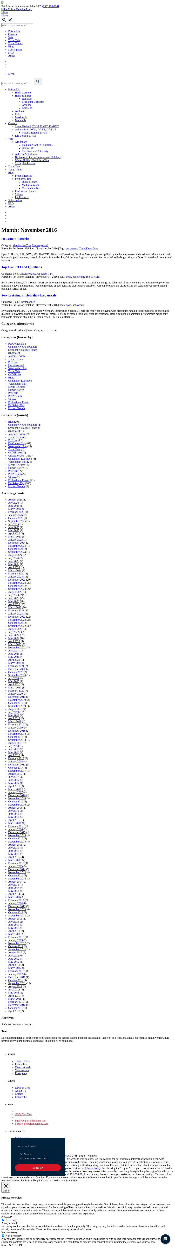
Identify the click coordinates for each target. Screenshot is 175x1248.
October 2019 (15, 702)
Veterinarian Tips (31, 188)
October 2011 (15, 980)
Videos (19, 194)
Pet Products (22, 197)
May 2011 (13, 992)
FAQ (11, 52)
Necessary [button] (6, 1216)
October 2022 (15, 622)
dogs (68, 276)
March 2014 (14, 897)
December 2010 (16, 1004)
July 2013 (13, 921)
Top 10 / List (92, 276)
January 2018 (15, 761)
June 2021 (13, 653)
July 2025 (13, 524)
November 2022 (17, 619)
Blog (11, 46)
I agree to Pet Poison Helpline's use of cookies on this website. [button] (43, 1180)
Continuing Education (20, 380)
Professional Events (25, 191)
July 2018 (13, 746)
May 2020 (13, 681)
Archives (6, 1024)
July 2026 (13, 502)
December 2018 (16, 730)
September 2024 (17, 551)
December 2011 (16, 977)
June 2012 (13, 958)
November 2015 (17, 835)
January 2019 (15, 727)
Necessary (11, 1220)
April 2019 (14, 718)
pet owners (72, 248)
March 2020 (14, 687)
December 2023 (16, 579)
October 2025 (15, 518)
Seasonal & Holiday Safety (22, 349)
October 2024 (15, 548)
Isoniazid (27, 98)
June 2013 (13, 924)
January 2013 (15, 940)
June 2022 (13, 635)
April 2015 (14, 857)
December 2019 (16, 696)
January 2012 (15, 974)
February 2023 (16, 610)
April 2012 (14, 964)
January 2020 (15, 693)
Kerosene (27, 107)
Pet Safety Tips (23, 178)
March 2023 (14, 607)
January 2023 (15, 613)
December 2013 (16, 906)
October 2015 (15, 838)
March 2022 (14, 644)
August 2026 (15, 499)
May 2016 (13, 816)
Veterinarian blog (17, 368)
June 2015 (13, 850)
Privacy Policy (92, 1168)
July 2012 (13, 955)
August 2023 (15, 592)
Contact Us (28, 148)
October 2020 (15, 672)
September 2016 (17, 804)
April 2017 (14, 786)
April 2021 (14, 659)
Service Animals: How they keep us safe (28, 295)
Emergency (21, 1073)
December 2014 (16, 869)
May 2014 (13, 890)
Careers (19, 1093)
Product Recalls (23, 175)
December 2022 (16, 616)
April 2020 (14, 684)
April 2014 (14, 893)
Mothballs (20, 120)
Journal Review (16, 355)
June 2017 (13, 779)
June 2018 (13, 749)
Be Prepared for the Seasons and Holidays (37, 157)
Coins (18, 114)
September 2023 (17, 588)
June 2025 (13, 527)
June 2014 (13, 887)
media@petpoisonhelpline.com (31, 1123)
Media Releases (30, 184)
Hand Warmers (23, 92)
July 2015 (13, 847)
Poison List (14, 31)
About (11, 55)
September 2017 (17, 770)
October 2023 (15, 585)
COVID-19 (14, 374)
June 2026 (13, 505)
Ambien (19, 111)
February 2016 (16, 826)
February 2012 (16, 971)
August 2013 (15, 918)
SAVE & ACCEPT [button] (11, 1245)
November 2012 (17, 943)
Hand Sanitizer (23, 95)
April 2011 (14, 995)
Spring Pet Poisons (25, 163)
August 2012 (15, 952)
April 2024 (14, 567)
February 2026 (16, 511)
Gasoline (26, 104)
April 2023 (14, 604)
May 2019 (13, 715)
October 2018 (15, 736)
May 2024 (13, 564)
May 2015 (13, 853)
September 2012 (17, 949)
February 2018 (16, 758)
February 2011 (16, 1001)
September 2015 (17, 841)
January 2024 (15, 576)
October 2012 (15, 946)
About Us (20, 1090)
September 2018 (17, 739)
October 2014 (15, 875)
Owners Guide (23, 1067)
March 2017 (14, 789)
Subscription (15, 49)
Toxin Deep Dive (88, 248)
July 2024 (13, 558)
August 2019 (15, 709)
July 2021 (13, 650)
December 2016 (16, 795)
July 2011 (13, 989)
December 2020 (16, 669)
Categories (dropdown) (13, 330)
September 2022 (17, 625)
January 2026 (15, 515)
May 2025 (13, 530)
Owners (12, 34)
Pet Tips (12, 362)
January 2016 (15, 829)
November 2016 (17, 798)
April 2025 (14, 533)
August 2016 (15, 807)
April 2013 (14, 930)
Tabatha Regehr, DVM (34, 132)
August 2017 (15, 773)
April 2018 (14, 755)
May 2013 (13, 927)
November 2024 (17, 545)
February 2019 (16, 724)
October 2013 (15, 912)
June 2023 (13, 598)
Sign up (38, 1168)
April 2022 (14, 641)
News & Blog (22, 1087)
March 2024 (14, 570)
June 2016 (13, 813)
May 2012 (13, 961)
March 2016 (14, 823)
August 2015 (15, 844)
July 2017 (13, 776)
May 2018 (13, 752)
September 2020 (17, 675)
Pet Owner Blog (17, 343)
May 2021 (13, 656)
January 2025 (15, 539)
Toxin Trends (15, 43)
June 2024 (13, 561)
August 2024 (15, 555)
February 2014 (16, 900)
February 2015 (16, 863)
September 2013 (17, 915)
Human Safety (29, 181)
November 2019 (17, 699)
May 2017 (13, 783)
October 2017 (15, 767)
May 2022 (13, 638)
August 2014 (15, 881)
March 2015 (14, 860)
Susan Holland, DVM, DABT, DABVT (37, 126)
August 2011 (15, 986)
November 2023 (17, 582)
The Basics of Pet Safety (35, 151)
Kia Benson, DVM (25, 135)
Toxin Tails (14, 40)
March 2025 (14, 536)
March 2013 (14, 934)
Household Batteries (15, 238)
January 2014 (15, 903)
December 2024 (16, 542)
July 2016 (13, 810)
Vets (10, 37)
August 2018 (15, 743)
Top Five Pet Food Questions (21, 267)
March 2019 (14, 721)
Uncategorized (40, 245)
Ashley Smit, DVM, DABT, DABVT (35, 129)
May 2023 (13, 601)
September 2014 (17, 878)
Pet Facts (13, 392)
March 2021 (14, 662)
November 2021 (17, 647)
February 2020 (16, 690)
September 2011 (17, 983)
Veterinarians (22, 1070)
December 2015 (16, 832)
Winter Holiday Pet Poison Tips (32, 160)
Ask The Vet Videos (26, 154)
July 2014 (13, 884)
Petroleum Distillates (33, 101)
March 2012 (14, 967)
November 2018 (17, 733)
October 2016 (15, 801)
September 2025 (17, 521)
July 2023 (13, 595)
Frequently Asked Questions (37, 144)
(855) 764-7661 (50, 6)
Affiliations (21, 141)
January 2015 (15, 866)
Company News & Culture (22, 346)
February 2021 (16, 665)
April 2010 (14, 1011)
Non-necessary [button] (9, 1232)
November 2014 (17, 872)
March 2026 (14, 508)
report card (14, 352)
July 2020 (13, 678)
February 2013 (16, 937)
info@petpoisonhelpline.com (30, 1120)
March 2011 (14, 998)
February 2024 (16, 573)
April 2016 (14, 820)
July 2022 (13, 632)
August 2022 (15, 629)
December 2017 (16, 764)
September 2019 (17, 706)
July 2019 (13, 712)
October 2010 (15, 1007)
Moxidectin (21, 117)
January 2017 (15, 792)
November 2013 (17, 909)
